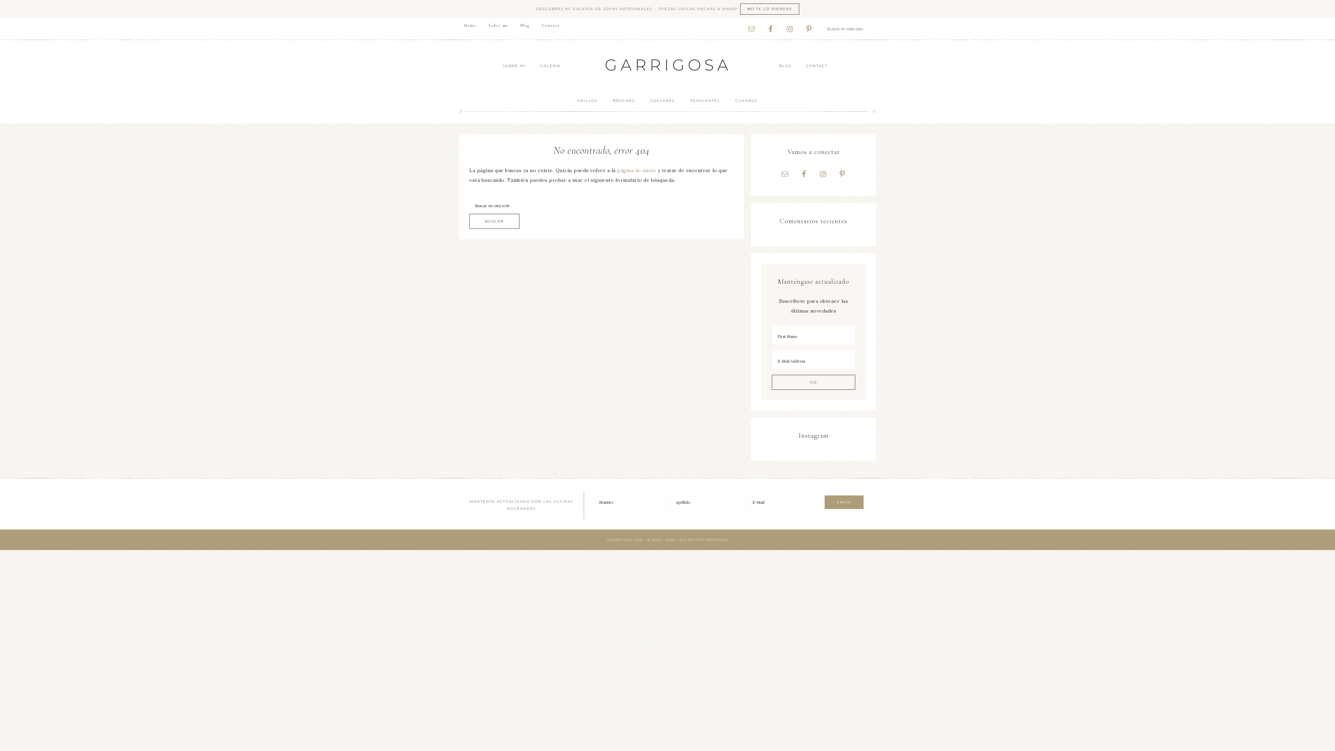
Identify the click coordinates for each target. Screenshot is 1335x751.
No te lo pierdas (769, 9)
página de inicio (636, 170)
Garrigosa (668, 64)
